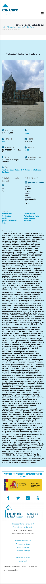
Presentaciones (29, 214)
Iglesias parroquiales (9, 221)
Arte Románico (7, 214)
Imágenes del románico (25, 27)
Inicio (3, 27)
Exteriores (27, 221)
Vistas (4, 223)
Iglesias (4, 218)
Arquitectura (6, 216)
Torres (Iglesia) (29, 218)
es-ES (27, 150)
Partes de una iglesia (31, 216)
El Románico (11, 27)
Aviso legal (23, 561)
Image (27, 133)
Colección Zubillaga (23, 551)
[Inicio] (15, 9)
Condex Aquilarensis (23, 547)
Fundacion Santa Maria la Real (23, 524)
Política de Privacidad (23, 558)
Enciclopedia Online (23, 544)
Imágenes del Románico (23, 541)
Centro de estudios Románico (23, 527)
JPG (3, 142)
